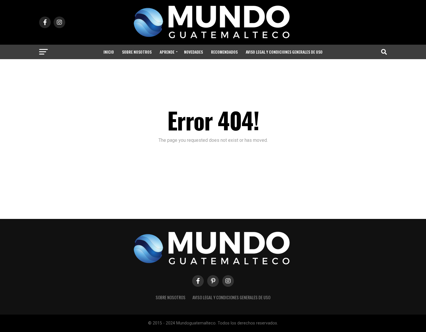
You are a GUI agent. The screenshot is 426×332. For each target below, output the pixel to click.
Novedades (193, 52)
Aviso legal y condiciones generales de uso (284, 52)
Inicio (108, 52)
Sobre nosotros (137, 52)
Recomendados (224, 52)
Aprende (167, 52)
